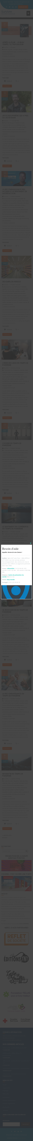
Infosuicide (10, 568)
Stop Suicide (11, 579)
